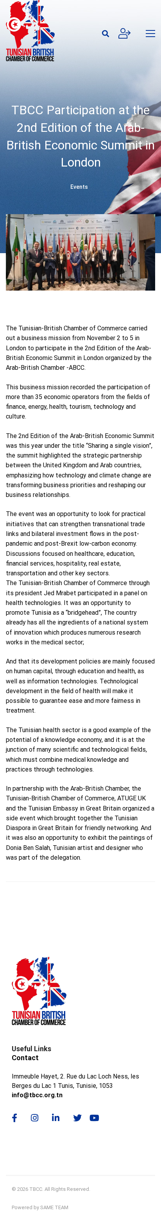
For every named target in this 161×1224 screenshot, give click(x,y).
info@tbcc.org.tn (37, 1095)
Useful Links (31, 1049)
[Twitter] (77, 1118)
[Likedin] (55, 1118)
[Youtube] (97, 1118)
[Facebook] (14, 1118)
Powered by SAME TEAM (40, 1207)
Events (79, 187)
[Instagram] (34, 1118)
